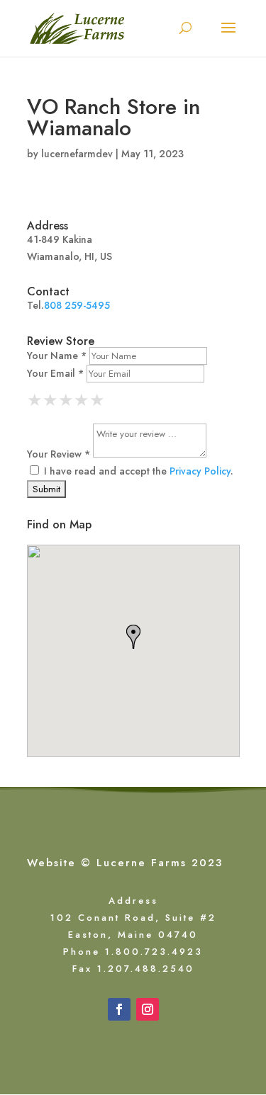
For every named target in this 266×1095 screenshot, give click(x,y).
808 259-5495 (77, 305)
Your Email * (55, 373)
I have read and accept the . (137, 471)
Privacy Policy (200, 471)
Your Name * (57, 355)
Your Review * (58, 454)
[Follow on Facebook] (119, 1009)
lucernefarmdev (77, 154)
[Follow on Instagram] (147, 1009)
